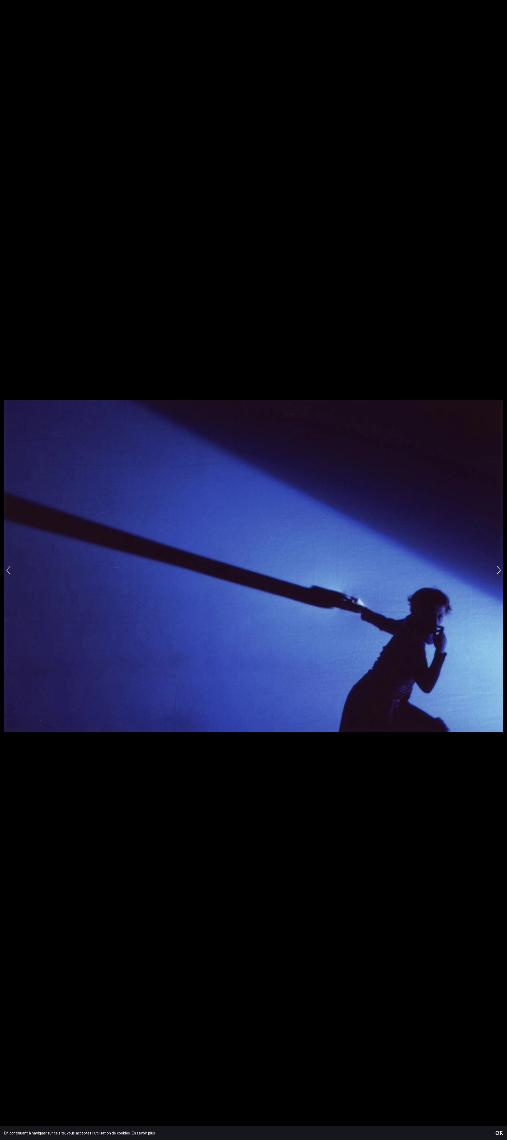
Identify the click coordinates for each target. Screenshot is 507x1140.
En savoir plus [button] (143, 1133)
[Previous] (8, 570)
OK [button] (499, 1133)
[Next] (498, 570)
